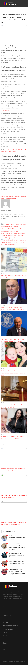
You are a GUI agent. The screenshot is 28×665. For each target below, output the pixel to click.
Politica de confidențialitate (10, 626)
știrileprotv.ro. (5, 110)
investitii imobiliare (12, 196)
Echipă (5, 636)
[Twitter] (3, 603)
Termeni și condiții (8, 629)
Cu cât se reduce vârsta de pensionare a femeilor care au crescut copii (17, 537)
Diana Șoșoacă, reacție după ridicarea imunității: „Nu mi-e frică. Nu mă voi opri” (17, 563)
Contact (5, 632)
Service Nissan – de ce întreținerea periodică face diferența (16, 555)
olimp (24, 196)
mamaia (20, 196)
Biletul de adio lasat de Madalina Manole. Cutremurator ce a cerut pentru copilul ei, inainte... (13, 373)
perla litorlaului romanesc (8, 198)
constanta (4, 196)
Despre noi (6, 622)
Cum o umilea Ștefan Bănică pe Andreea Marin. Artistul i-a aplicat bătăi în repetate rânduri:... (13, 439)
